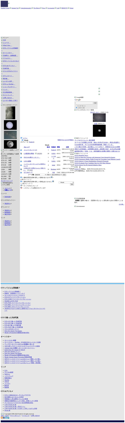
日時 (67, 147)
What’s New (7, 45)
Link (58, 8)
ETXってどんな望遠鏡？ (12, 291)
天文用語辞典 (8, 92)
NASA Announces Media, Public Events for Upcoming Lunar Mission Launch (97, 159)
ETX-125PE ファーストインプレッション (17, 299)
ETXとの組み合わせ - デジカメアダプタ (17, 395)
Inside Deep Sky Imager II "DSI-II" (14, 350)
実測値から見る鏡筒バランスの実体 (16, 399)
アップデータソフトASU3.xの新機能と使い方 (19, 344)
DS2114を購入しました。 (32, 157)
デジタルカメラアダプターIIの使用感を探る (18, 403)
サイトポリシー (15, 415)
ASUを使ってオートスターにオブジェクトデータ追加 (22, 346)
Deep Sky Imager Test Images (13, 331)
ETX (5, 370)
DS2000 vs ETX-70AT (11, 301)
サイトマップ (8, 95)
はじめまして (28, 172)
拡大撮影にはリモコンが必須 (14, 397)
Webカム (7, 374)
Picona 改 (7, 410)
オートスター (8, 53)
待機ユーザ (8, 190)
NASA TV (77, 169)
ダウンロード (8, 76)
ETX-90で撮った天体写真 (12, 325)
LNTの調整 (27, 161)
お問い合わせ (8, 98)
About (71, 8)
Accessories (50, 8)
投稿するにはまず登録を (66, 140)
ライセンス (25, 415)
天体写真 (7, 68)
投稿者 (53, 147)
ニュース (7, 42)
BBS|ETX (64, 8)
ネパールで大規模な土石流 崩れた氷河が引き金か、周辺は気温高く (97, 142)
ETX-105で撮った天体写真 (13, 323)
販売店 (6, 385)
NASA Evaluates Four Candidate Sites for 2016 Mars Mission (93, 163)
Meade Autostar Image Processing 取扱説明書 (18, 357)
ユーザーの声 (8, 81)
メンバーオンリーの (30, 150)
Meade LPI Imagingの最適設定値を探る (16, 332)
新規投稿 (7, 197)
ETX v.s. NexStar (9, 84)
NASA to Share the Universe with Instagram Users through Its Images (95, 157)
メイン (25, 138)
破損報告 (7, 212)
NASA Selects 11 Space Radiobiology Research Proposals (91, 161)
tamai (53, 165)
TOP (4, 40)
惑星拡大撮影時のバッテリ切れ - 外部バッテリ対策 (21, 401)
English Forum (5, 8)
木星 (95, 123)
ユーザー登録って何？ (9, 101)
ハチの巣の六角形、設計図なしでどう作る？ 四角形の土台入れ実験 (97, 147)
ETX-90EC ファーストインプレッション (17, 304)
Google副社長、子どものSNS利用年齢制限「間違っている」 (94, 144)
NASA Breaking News (81, 155)
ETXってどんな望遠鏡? (9, 49)
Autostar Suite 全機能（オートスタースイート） (19, 348)
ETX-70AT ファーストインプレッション (17, 303)
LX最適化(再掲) (29, 153)
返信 (48, 147)
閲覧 (58, 147)
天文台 (6, 381)
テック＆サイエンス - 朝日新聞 (85, 140)
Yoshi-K (31, 142)
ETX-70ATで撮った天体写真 (13, 327)
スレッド (27, 147)
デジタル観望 (8, 372)
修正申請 (7, 214)
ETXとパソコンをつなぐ (10, 62)
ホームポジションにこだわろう (14, 295)
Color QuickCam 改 (10, 404)
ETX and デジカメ (9, 65)
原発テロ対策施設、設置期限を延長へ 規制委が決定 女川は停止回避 (97, 149)
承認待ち (7, 203)
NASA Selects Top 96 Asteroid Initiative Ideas (88, 165)
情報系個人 (8, 378)
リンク (6, 89)
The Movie (36, 8)
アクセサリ (7, 58)
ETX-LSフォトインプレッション (15, 297)
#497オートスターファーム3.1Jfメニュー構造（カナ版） (22, 361)
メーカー (7, 383)
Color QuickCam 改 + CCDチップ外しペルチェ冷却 (20, 408)
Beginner (53, 169)
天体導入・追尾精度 (10, 55)
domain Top (15, 8)
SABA (54, 153)
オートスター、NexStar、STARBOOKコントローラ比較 (22, 342)
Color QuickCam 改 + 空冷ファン (14, 406)
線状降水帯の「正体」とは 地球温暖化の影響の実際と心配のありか (97, 151)
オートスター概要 (10, 340)
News (43, 8)
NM (53, 172)
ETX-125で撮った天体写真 (13, 321)
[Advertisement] (62, 23)
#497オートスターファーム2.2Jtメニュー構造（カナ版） (22, 359)
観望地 (6, 387)
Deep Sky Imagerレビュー (12, 351)
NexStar (6, 380)
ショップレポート (10, 87)
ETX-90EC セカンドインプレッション (16, 306)
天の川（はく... (95, 112)
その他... (121, 204)
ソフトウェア (8, 376)
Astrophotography (26, 8)
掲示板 (6, 78)
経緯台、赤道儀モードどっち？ (14, 293)
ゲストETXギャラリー (9, 72)
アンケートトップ (7, 181)
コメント (7, 188)
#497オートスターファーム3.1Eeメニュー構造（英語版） (23, 363)
